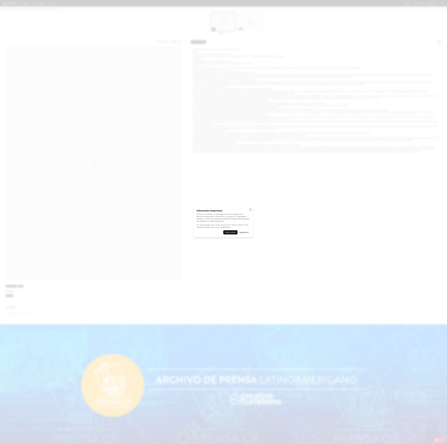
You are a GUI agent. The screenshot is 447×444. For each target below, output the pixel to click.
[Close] (250, 209)
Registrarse (243, 232)
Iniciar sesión (230, 232)
